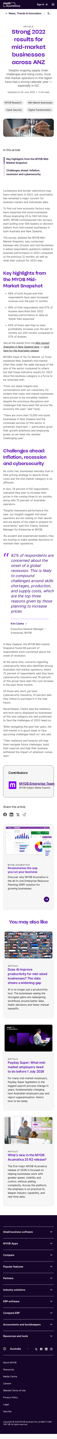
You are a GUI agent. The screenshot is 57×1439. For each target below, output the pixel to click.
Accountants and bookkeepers (22, 1324)
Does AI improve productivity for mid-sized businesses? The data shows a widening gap (27, 976)
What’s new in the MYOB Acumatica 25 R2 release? (27, 1157)
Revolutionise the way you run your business (23, 870)
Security (7, 1411)
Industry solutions (14, 1289)
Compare (8, 1255)
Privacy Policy (10, 1397)
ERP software (11, 1301)
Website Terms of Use (14, 1390)
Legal (6, 1404)
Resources (8, 1369)
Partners (8, 1278)
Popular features (13, 1266)
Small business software (18, 1231)
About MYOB (9, 1362)
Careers (7, 1383)
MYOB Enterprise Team (36, 783)
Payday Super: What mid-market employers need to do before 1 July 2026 (27, 1067)
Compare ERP (11, 1312)
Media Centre (10, 1376)
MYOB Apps (10, 1243)
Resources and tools (15, 1336)
